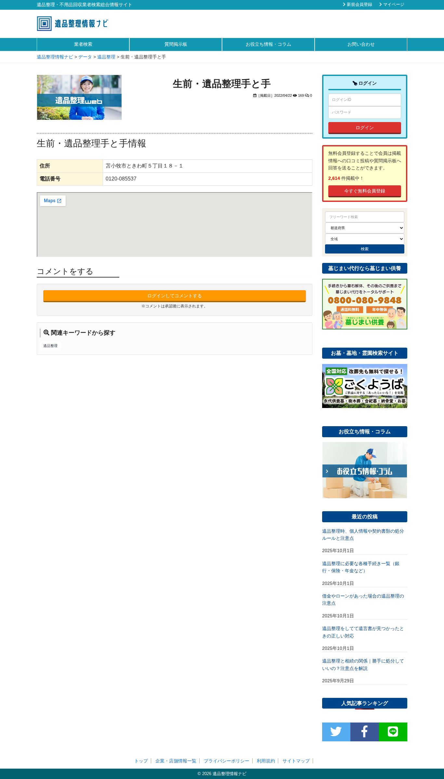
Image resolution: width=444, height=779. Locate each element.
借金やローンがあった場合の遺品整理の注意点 (363, 599)
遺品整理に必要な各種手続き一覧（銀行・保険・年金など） (360, 567)
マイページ (393, 4)
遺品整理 (50, 346)
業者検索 (83, 44)
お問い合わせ (361, 44)
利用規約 (266, 760)
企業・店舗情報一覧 (175, 760)
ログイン (365, 127)
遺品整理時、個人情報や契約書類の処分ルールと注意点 (363, 534)
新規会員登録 (359, 4)
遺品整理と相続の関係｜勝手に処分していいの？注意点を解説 (363, 664)
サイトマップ (296, 760)
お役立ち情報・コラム (268, 44)
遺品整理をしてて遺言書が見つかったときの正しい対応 (363, 632)
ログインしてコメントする (174, 295)
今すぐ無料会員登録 (364, 190)
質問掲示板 (175, 44)
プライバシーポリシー (226, 760)
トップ (141, 760)
